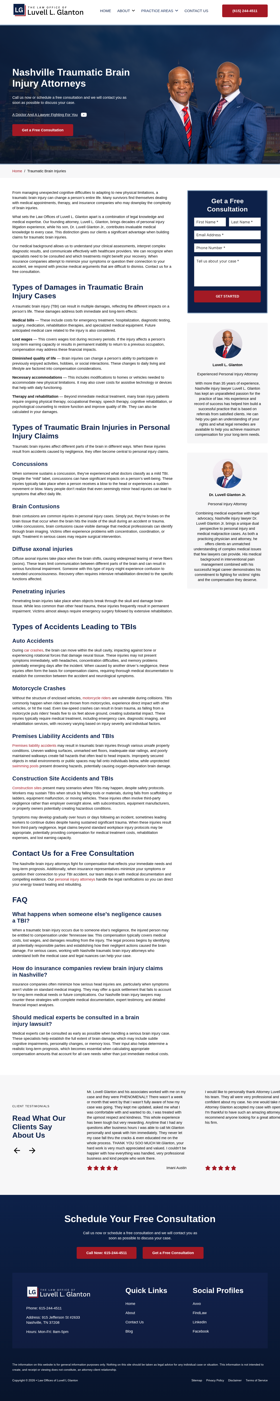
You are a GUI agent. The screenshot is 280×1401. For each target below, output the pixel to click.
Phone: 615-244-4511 (44, 1308)
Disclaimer (235, 1380)
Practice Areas (157, 11)
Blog (129, 1331)
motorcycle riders (97, 698)
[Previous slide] (17, 1150)
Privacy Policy (215, 1380)
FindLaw (200, 1313)
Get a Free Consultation (43, 130)
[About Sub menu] (133, 10)
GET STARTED (227, 296)
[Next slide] (32, 1150)
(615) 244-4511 (244, 11)
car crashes (33, 650)
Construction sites (27, 788)
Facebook (201, 1331)
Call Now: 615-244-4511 (106, 1253)
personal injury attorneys (75, 879)
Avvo (197, 1304)
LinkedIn (200, 1322)
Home (105, 11)
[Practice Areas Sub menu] (176, 10)
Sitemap (196, 1380)
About (123, 11)
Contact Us (196, 11)
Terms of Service (257, 1380)
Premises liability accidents (34, 746)
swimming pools (25, 766)
